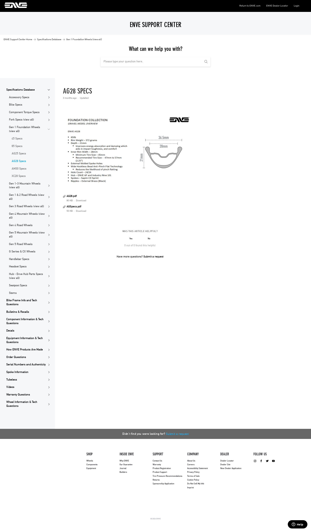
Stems (13, 293)
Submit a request (153, 256)
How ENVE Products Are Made (24, 349)
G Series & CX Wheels (22, 251)
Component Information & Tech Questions (25, 321)
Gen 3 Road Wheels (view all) (26, 206)
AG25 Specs (19, 153)
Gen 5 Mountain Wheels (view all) (27, 234)
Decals (10, 330)
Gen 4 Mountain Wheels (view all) (27, 215)
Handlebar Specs (19, 259)
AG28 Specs (19, 161)
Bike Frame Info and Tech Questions (21, 302)
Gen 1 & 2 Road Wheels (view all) (26, 197)
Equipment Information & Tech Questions (24, 340)
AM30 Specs (19, 168)
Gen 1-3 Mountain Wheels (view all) (24, 185)
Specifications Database (49, 39)
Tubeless (11, 379)
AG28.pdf (72, 196)
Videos (10, 387)
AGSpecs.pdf (74, 206)
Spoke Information (17, 372)
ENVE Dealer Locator (277, 6)
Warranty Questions (18, 394)
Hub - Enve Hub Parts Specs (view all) (26, 276)
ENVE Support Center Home (18, 39)
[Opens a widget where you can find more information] (297, 524)
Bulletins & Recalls (17, 311)
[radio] (131, 238)
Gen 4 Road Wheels (21, 225)
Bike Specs (15, 104)
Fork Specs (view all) (21, 119)
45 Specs (17, 138)
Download (81, 200)
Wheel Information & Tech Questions (21, 404)
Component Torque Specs (24, 112)
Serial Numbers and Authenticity (26, 364)
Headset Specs (18, 266)
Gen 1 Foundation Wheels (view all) (84, 39)
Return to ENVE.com (249, 6)
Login (296, 6)
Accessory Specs (19, 97)
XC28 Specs (19, 176)
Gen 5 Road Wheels (21, 244)
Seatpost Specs (18, 285)
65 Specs (17, 146)
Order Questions (16, 357)
